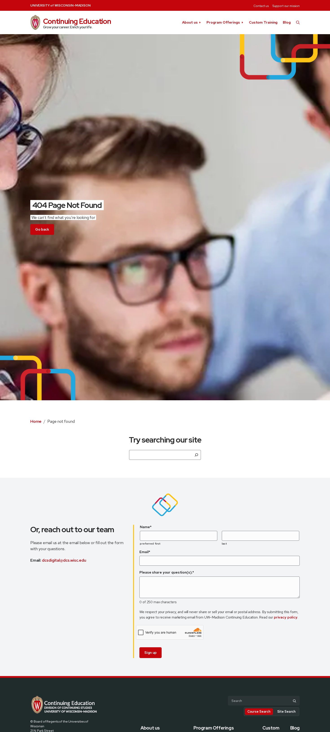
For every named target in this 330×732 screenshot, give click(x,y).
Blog (287, 22)
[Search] (196, 455)
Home (36, 421)
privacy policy (285, 617)
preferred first (150, 543)
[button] (298, 22)
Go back (42, 229)
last (224, 543)
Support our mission (286, 6)
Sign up (150, 652)
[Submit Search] (294, 701)
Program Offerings (223, 22)
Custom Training (263, 22)
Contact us (261, 6)
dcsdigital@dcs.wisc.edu (64, 560)
